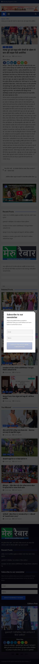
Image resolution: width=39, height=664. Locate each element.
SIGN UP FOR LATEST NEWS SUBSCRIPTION (19, 346)
